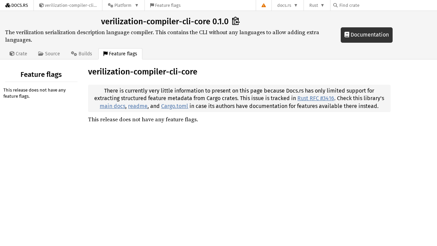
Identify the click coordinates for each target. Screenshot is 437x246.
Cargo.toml (174, 106)
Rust (313, 5)
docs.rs (284, 5)
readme (137, 106)
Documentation (369, 34)
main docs (112, 106)
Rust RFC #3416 (315, 98)
